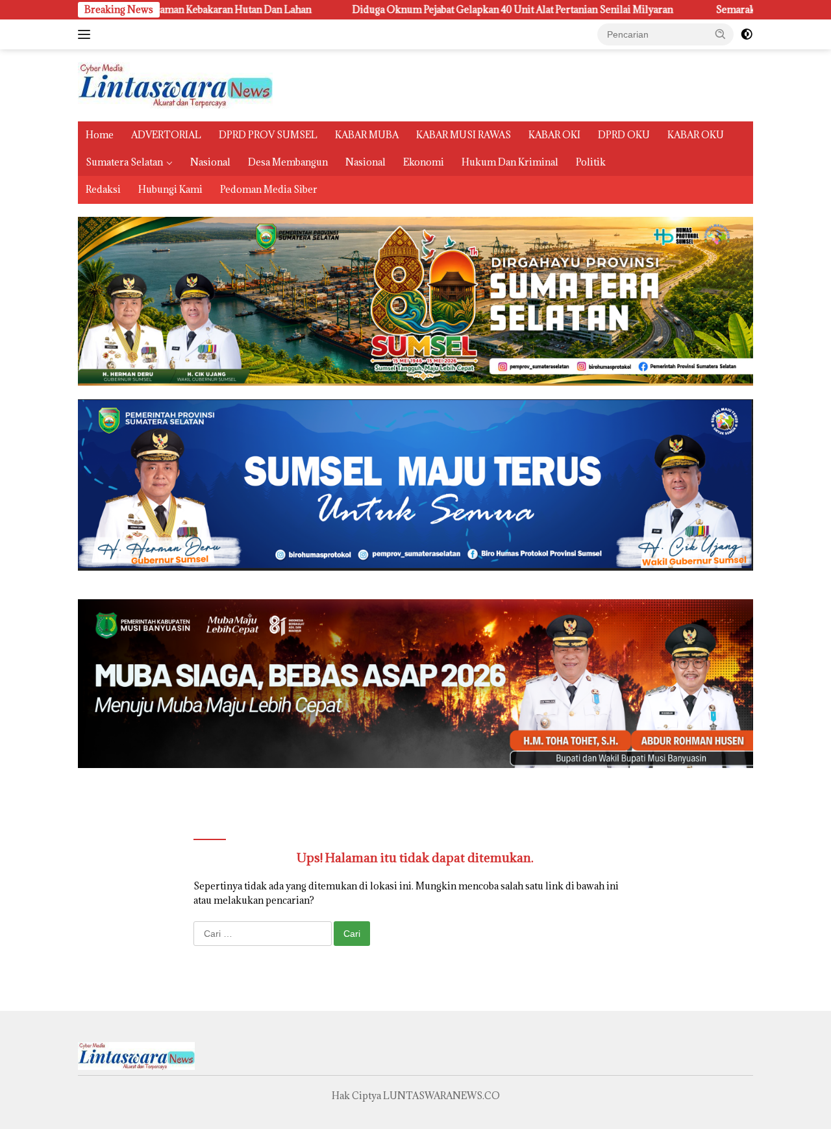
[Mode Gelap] (746, 34)
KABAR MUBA (367, 135)
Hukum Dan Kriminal (510, 162)
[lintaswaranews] (175, 84)
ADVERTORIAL (166, 135)
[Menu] (86, 34)
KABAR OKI (554, 135)
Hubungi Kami (170, 189)
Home (100, 135)
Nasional (210, 162)
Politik (591, 162)
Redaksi (103, 189)
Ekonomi (423, 162)
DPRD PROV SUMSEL (268, 135)
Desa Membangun (288, 162)
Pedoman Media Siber (268, 189)
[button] (721, 33)
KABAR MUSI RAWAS (463, 135)
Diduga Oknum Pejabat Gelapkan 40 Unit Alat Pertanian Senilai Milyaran (440, 10)
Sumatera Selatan (124, 162)
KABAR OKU (695, 135)
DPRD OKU (624, 135)
